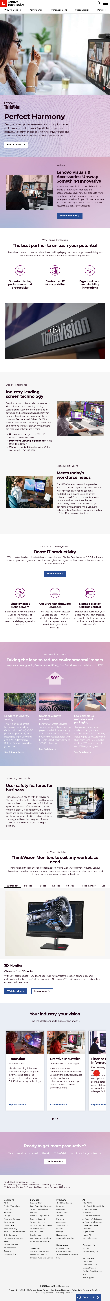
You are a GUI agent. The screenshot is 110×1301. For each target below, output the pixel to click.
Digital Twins (88, 1232)
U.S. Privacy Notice (34, 1290)
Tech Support (88, 1277)
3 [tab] (57, 1119)
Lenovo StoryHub (90, 1268)
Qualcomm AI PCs (90, 1209)
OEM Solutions (10, 1235)
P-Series (28, 886)
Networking (61, 1235)
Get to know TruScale (39, 1251)
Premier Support (37, 1219)
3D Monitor (12, 886)
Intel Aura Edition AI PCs (93, 1206)
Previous (13, 1073)
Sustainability (82, 10)
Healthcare (9, 1225)
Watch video (54, 573)
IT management (59, 10)
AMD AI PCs (87, 1212)
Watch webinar (68, 215)
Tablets (59, 1216)
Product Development (14, 1238)
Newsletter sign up (90, 1251)
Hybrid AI (86, 1235)
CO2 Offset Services (38, 1228)
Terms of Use (48, 1290)
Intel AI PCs (87, 1203)
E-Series (56, 886)
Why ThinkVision (12, 10)
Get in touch (14, 144)
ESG (58, 1258)
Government (9, 1222)
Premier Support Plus (39, 1216)
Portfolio (101, 10)
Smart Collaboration (65, 1238)
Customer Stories (63, 1251)
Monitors (60, 1219)
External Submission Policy (66, 1290)
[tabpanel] (25, 1071)
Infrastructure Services (40, 1241)
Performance (36, 10)
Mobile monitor (88, 886)
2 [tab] (55, 1119)
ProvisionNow (36, 1203)
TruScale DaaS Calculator (67, 1255)
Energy (7, 1216)
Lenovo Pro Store (89, 1265)
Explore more (16, 1104)
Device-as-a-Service (38, 1255)
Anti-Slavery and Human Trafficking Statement (54, 1293)
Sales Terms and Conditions (89, 1290)
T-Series (42, 886)
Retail (6, 1241)
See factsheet (46, 749)
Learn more (40, 991)
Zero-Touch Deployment (41, 1206)
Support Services (37, 1222)
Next (108, 886)
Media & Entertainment (14, 1232)
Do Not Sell (20, 1290)
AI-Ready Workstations (92, 1219)
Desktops (60, 1209)
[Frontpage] (12, 3)
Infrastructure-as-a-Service (41, 1258)
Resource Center (63, 1248)
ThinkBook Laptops (64, 1203)
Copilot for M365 (89, 1238)
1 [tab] (53, 1119)
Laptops (59, 1206)
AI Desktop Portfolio (91, 1216)
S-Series (70, 886)
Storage (59, 1232)
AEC (6, 1203)
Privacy (12, 1290)
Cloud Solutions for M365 (41, 1225)
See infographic (13, 752)
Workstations (62, 1212)
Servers (59, 1228)
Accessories (61, 1222)
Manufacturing (10, 1228)
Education (8, 1212)
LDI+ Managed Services (40, 1238)
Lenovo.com (87, 1261)
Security (7, 1251)
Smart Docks (61, 1225)
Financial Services (12, 1219)
